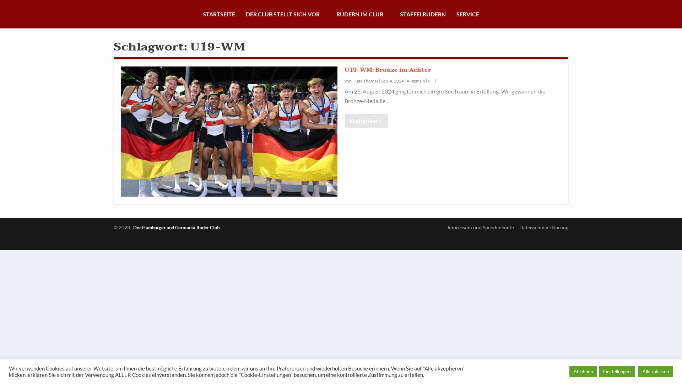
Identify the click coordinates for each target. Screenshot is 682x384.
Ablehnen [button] (583, 371)
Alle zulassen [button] (656, 371)
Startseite (219, 14)
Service (467, 14)
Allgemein (416, 81)
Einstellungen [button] (616, 371)
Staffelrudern (423, 14)
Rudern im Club (359, 14)
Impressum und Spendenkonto (481, 227)
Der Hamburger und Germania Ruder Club (176, 227)
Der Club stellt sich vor (283, 14)
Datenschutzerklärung (543, 227)
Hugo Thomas (365, 81)
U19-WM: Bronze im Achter (388, 70)
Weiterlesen (365, 120)
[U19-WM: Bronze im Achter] (229, 131)
